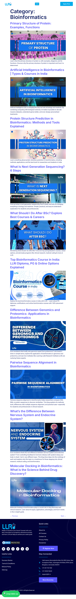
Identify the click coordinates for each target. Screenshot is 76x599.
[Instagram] (13, 549)
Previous (14, 516)
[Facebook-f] (17, 549)
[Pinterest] (27, 549)
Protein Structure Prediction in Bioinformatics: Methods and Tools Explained (35, 122)
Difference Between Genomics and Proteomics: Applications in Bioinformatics (35, 313)
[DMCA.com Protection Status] (11, 543)
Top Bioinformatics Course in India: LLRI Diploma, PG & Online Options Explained (35, 263)
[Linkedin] (3, 549)
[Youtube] (8, 549)
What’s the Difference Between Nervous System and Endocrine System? (32, 415)
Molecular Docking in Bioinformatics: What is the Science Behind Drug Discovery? (36, 469)
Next (63, 516)
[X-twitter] (22, 549)
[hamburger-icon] (37, 4)
